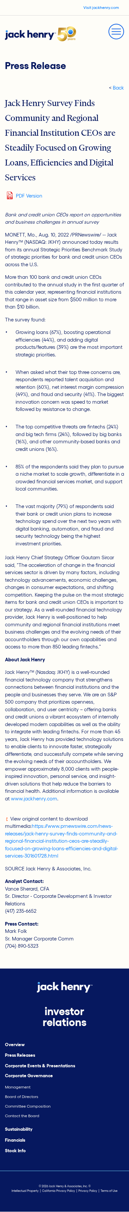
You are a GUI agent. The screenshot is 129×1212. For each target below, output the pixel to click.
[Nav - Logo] (40, 33)
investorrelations (64, 1016)
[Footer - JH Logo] (65, 986)
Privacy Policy (87, 1191)
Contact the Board (22, 1116)
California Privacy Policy (58, 1191)
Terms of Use (109, 1191)
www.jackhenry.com (34, 798)
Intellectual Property (25, 1191)
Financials (15, 1140)
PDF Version (29, 196)
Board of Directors (21, 1096)
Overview (15, 1044)
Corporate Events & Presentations (40, 1065)
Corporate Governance (29, 1075)
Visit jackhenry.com (101, 7)
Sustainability (18, 1129)
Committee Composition (28, 1106)
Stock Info (15, 1150)
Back (118, 88)
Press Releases (20, 1055)
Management (17, 1087)
